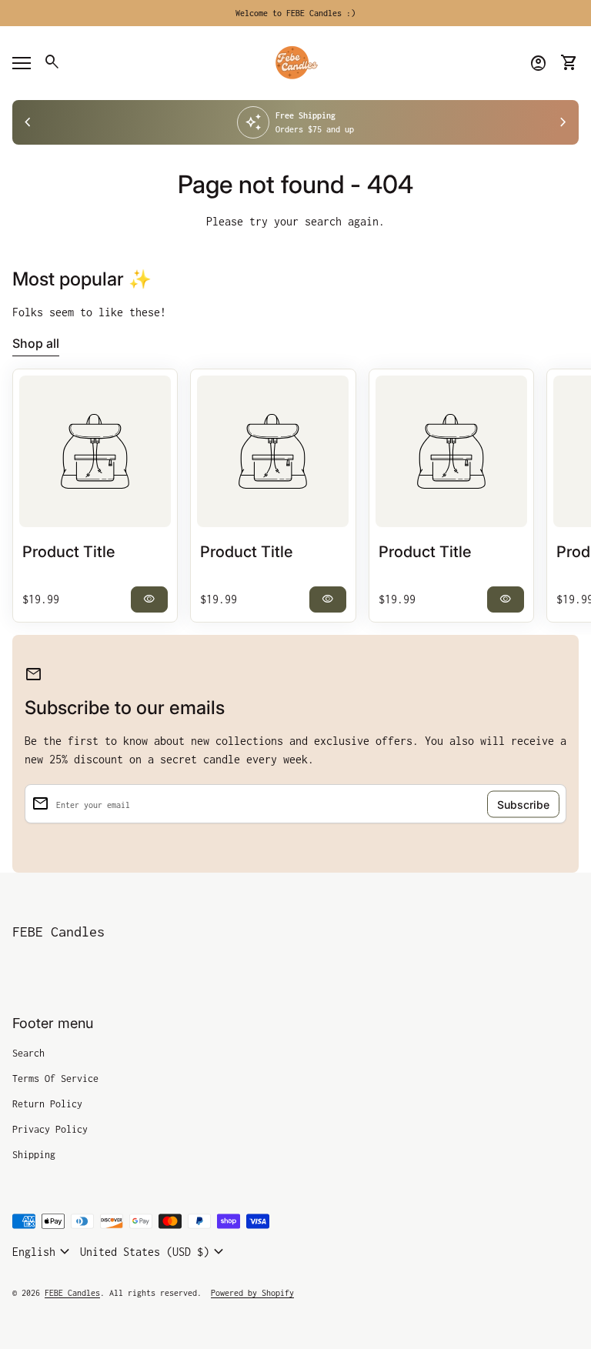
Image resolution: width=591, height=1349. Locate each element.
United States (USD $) (154, 1252)
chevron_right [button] (563, 122)
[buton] (43, 1252)
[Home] (295, 61)
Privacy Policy (50, 1129)
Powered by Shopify (252, 1292)
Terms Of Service (55, 1078)
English (43, 1252)
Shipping (33, 1154)
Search (28, 1053)
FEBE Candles (58, 931)
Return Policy (47, 1104)
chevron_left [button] (27, 122)
